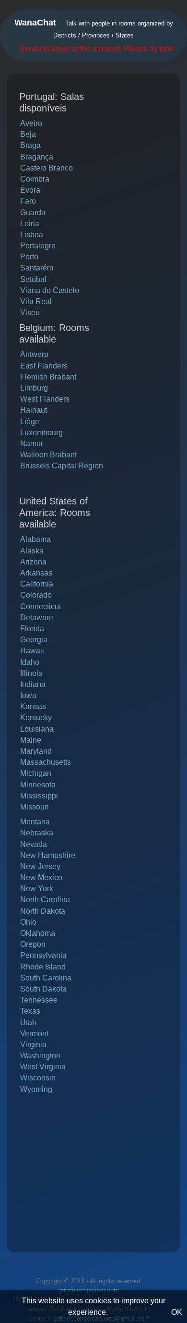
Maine (30, 740)
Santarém (36, 268)
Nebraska (36, 833)
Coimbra (34, 179)
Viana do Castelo (49, 290)
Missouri (34, 807)
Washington (40, 1056)
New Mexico (41, 877)
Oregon (33, 944)
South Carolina (45, 978)
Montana (35, 822)
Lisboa (31, 235)
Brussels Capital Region (61, 466)
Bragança (36, 157)
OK (176, 1312)
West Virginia (43, 1067)
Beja (28, 134)
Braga (30, 145)
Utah (28, 1022)
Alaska (32, 551)
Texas (30, 1011)
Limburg (34, 388)
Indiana (33, 684)
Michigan (35, 773)
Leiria (29, 224)
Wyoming (36, 1089)
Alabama (35, 539)
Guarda (33, 212)
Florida (32, 629)
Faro (28, 201)
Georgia (33, 640)
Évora (30, 190)
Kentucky (36, 717)
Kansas (33, 706)
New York (36, 888)
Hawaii (32, 651)
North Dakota (42, 911)
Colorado (36, 595)
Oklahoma (37, 933)
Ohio (28, 922)
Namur (31, 444)
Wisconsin (38, 1078)
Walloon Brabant (48, 455)
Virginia (33, 1045)
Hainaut (33, 410)
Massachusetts (45, 762)
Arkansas (36, 573)
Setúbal (33, 279)
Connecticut (40, 606)
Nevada (33, 844)
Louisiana (37, 729)
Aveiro (31, 123)
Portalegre (38, 246)
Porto (29, 257)
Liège (29, 421)
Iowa (28, 695)
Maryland (36, 751)
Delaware (36, 617)
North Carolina (45, 899)
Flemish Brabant (48, 377)
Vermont (34, 1033)
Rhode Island (43, 967)
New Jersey (40, 866)
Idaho (29, 662)
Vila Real (36, 301)
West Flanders (45, 399)
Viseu (30, 312)
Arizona (33, 562)
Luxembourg (41, 433)
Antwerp (34, 354)
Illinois (31, 673)
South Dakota (43, 989)
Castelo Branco (46, 168)
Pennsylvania (43, 955)
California (36, 584)
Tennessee (39, 1000)
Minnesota (38, 785)
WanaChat (35, 22)
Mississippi (39, 796)
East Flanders (44, 366)
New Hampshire (47, 855)
